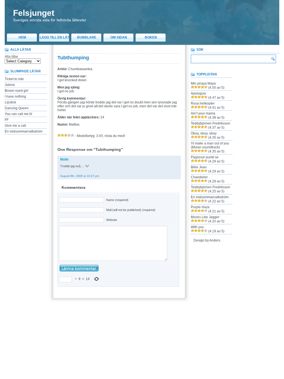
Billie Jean (199, 167)
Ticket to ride (14, 79)
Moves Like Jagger (205, 217)
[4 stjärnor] (69, 135)
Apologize (198, 93)
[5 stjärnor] (72, 135)
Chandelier (199, 177)
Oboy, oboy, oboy (204, 133)
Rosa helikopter (203, 103)
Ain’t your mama (203, 113)
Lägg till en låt (54, 37)
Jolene (10, 85)
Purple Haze (200, 207)
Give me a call (15, 126)
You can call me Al (18, 114)
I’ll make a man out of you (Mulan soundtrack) (210, 145)
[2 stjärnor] (62, 135)
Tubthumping (73, 57)
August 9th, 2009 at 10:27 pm (79, 175)
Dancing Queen (17, 108)
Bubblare (86, 37)
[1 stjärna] (59, 135)
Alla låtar (11, 56)
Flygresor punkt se (205, 157)
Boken (151, 37)
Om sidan (118, 37)
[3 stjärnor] (65, 135)
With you (197, 227)
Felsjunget (33, 12)
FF (7, 120)
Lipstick (10, 102)
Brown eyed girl (16, 91)
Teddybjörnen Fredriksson (210, 123)
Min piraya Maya (203, 83)
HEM (22, 37)
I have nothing (15, 96)
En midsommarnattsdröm (23, 131)
